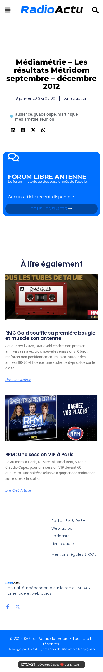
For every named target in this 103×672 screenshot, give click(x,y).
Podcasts (60, 536)
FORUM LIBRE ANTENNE (47, 176)
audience (23, 114)
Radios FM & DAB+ (68, 520)
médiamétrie (26, 119)
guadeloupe (45, 114)
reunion (47, 119)
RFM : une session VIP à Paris (39, 454)
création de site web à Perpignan (69, 649)
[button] (13, 130)
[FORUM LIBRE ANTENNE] (13, 157)
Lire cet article (18, 380)
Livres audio (63, 543)
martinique (68, 114)
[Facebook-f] (7, 606)
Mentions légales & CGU (74, 554)
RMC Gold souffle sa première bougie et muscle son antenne (50, 335)
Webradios (62, 528)
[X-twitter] (17, 606)
